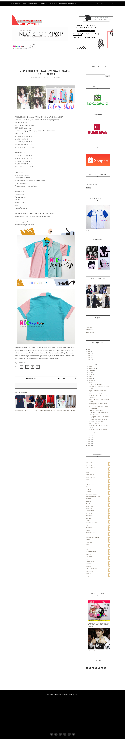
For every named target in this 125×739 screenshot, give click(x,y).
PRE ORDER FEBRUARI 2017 (96, 421)
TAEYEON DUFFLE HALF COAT (96, 384)
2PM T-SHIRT (89, 465)
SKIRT (87, 559)
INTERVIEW (89, 513)
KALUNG (88, 520)
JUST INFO (88, 518)
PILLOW (88, 540)
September (92, 368)
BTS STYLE (88, 479)
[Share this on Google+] (32, 367)
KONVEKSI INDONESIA (92, 523)
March (91, 380)
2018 (89, 360)
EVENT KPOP (89, 489)
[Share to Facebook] (21, 367)
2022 (89, 351)
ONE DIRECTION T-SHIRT (92, 537)
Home (12, 3)
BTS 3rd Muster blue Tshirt (96, 410)
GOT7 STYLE (89, 499)
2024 (89, 349)
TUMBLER (88, 573)
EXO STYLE (89, 491)
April (90, 378)
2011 (89, 445)
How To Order (63, 3)
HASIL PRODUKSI (90, 325)
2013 (89, 441)
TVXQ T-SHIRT (89, 576)
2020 (89, 356)
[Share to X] (27, 367)
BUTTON (88, 482)
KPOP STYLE (89, 525)
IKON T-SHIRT (89, 508)
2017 (89, 362)
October (91, 366)
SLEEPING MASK (90, 561)
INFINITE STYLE (90, 511)
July (90, 372)
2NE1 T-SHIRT (89, 462)
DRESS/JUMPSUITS (94, 423)
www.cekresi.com (90, 189)
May (90, 376)
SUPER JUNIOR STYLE (91, 568)
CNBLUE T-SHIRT (90, 484)
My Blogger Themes (87, 729)
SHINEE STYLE (89, 554)
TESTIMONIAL (89, 330)
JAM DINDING (89, 516)
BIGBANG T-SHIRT (90, 477)
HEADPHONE (89, 506)
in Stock (24, 3)
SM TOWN (88, 564)
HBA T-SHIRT (89, 503)
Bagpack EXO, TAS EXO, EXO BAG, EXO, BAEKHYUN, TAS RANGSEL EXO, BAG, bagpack (98, 624)
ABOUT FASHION (90, 467)
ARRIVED (88, 472)
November (92, 364)
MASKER (88, 530)
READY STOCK (89, 544)
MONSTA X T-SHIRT (91, 532)
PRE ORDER (89, 542)
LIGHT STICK (89, 528)
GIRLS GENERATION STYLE (93, 496)
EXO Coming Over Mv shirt (96, 394)
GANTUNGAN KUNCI (91, 494)
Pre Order (17, 3)
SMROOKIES (89, 566)
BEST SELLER (52, 3)
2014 (89, 439)
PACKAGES (89, 327)
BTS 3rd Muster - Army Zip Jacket (98, 419)
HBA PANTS (89, 501)
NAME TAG (89, 535)
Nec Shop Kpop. (51, 729)
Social (43, 3)
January (91, 433)
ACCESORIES (89, 470)
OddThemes (72, 729)
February (91, 382)
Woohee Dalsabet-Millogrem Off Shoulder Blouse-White (98, 391)
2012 (89, 443)
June (90, 374)
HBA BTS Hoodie (92, 650)
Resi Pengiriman (72, 3)
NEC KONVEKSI (90, 332)
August (91, 370)
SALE (87, 549)
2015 (89, 437)
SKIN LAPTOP (89, 556)
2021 (89, 353)
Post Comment (56, 77)
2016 (89, 435)
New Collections (32, 3)
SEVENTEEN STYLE (91, 552)
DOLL (87, 487)
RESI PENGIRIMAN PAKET (92, 547)
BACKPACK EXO (90, 475)
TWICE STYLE (22, 363)
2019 (89, 358)
